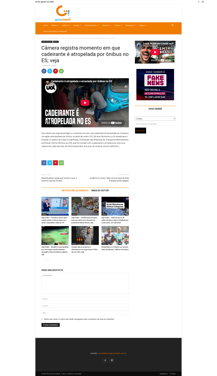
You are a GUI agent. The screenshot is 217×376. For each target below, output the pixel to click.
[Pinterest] (55, 71)
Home (45, 25)
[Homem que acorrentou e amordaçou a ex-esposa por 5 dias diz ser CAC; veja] (85, 235)
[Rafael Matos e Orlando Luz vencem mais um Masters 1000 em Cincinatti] (115, 235)
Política (65, 25)
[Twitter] (49, 71)
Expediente (164, 374)
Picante (117, 25)
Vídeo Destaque (53, 38)
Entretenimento (91, 25)
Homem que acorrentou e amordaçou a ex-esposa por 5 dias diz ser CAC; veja (84, 249)
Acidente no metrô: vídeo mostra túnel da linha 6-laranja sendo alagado (109, 179)
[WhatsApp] (61, 71)
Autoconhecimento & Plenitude (55, 31)
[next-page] (47, 259)
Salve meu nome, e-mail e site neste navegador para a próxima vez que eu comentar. (79, 319)
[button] (173, 25)
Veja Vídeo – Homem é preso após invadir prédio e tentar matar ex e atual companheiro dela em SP (54, 220)
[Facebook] (199, 1)
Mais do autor (100, 190)
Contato (173, 374)
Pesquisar (140, 130)
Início (43, 38)
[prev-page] (43, 259)
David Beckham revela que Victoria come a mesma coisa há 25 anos (59, 179)
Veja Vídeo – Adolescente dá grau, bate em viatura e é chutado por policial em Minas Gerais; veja (84, 220)
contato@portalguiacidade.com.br (112, 353)
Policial (54, 25)
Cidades (76, 25)
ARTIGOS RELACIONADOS (75, 190)
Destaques (130, 25)
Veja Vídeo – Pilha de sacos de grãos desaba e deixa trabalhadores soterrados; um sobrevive (114, 220)
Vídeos (141, 25)
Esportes (105, 25)
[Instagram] (203, 1)
